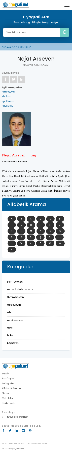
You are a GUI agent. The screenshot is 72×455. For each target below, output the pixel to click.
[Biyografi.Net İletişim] (15, 366)
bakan (10, 335)
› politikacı (8, 101)
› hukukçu (7, 105)
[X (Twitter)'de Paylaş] (13, 79)
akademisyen (15, 320)
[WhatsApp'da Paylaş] (21, 79)
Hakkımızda (8, 403)
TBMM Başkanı (15, 297)
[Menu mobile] (66, 5)
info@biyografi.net (17, 416)
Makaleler (7, 398)
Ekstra (5, 393)
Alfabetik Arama (11, 388)
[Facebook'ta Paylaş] (5, 79)
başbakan (13, 343)
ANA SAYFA (8, 46)
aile (9, 312)
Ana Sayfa (8, 378)
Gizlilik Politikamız (37, 443)
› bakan (6, 96)
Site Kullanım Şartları (13, 443)
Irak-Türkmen (15, 281)
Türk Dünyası (14, 304)
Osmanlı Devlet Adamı (20, 289)
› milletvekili (8, 91)
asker (10, 327)
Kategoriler (8, 383)
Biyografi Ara (15, 5)
